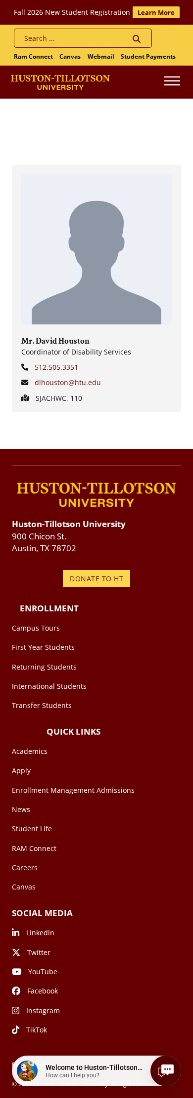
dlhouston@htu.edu (68, 382)
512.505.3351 (56, 367)
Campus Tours (36, 628)
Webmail (101, 56)
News (21, 809)
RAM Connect (34, 848)
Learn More (156, 12)
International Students (49, 686)
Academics (30, 751)
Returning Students (44, 667)
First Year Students (43, 647)
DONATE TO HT (96, 578)
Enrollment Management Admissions (73, 790)
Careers (25, 867)
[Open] (172, 82)
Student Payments (148, 56)
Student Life (32, 828)
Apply (21, 770)
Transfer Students (42, 705)
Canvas (70, 56)
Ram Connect (33, 56)
